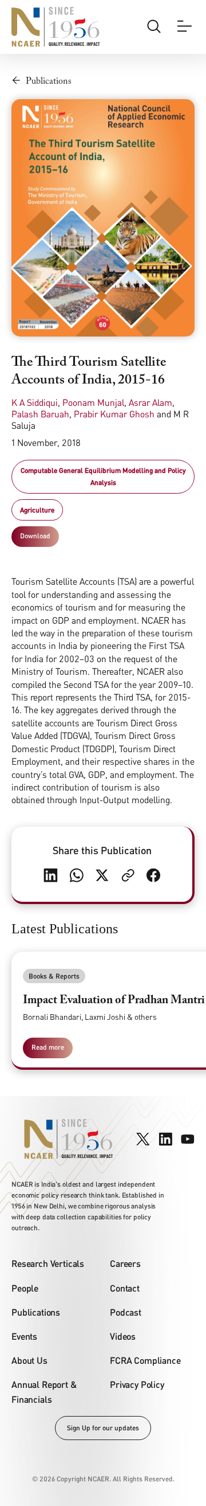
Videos (123, 1336)
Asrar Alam (150, 402)
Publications (35, 1311)
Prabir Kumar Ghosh (114, 414)
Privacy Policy (137, 1384)
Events (24, 1336)
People (24, 1287)
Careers (125, 1263)
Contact (125, 1287)
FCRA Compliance (145, 1360)
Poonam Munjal (93, 402)
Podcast (125, 1311)
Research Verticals (47, 1263)
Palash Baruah (40, 414)
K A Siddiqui (34, 402)
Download (35, 535)
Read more (47, 1047)
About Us (29, 1360)
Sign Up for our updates (103, 1427)
